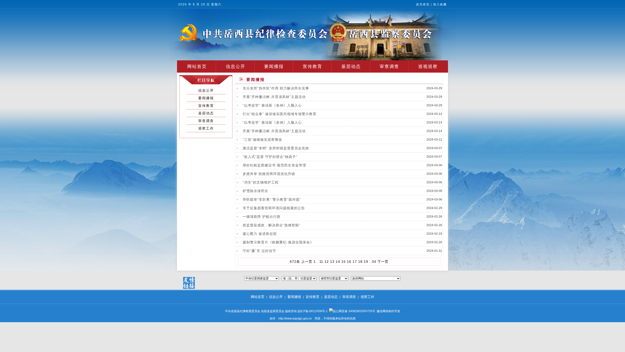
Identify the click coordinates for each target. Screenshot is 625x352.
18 (360, 262)
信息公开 (235, 66)
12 (326, 262)
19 (366, 262)
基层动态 (351, 66)
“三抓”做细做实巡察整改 (262, 140)
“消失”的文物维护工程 (261, 182)
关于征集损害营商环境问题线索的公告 (274, 208)
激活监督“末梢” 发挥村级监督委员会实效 (276, 148)
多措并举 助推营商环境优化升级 (269, 174)
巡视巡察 (428, 66)
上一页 (306, 262)
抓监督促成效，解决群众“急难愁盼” (272, 225)
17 (355, 262)
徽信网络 (382, 311)
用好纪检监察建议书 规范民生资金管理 (274, 165)
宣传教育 (312, 66)
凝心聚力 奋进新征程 (260, 234)
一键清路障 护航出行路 (262, 217)
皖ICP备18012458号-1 (313, 311)
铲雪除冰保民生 (255, 191)
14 (338, 262)
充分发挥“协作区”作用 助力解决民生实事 (276, 88)
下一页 (382, 262)
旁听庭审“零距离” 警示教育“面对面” (272, 199)
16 (349, 262)
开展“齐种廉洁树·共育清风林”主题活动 (274, 97)
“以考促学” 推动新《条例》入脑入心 (272, 105)
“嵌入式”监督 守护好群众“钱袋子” (270, 157)
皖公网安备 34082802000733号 (354, 311)
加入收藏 (440, 4)
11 (321, 262)
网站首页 (197, 66)
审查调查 (389, 66)
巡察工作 (206, 128)
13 (332, 262)
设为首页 (423, 4)
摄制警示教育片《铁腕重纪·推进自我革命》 (278, 242)
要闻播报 (274, 66)
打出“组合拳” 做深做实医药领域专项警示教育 (279, 114)
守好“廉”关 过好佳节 (259, 251)
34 (374, 262)
